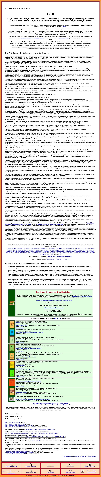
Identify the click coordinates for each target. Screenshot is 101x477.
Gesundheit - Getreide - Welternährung (26, 370)
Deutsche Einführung (30, 466)
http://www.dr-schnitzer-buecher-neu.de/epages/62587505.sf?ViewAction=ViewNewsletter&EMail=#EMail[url (35, 437)
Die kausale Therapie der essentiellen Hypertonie (29, 332)
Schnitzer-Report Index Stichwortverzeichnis (59, 256)
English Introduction (31, 472)
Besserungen (84, 252)
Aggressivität (51, 248)
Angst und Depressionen (21, 250)
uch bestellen (20, 335)
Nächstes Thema (70, 472)
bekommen (25, 252)
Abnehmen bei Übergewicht (21, 248)
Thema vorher (50, 472)
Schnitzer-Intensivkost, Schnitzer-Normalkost (28, 381)
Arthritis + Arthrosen (72, 250)
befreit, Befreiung (70, 251)
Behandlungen (91, 251)
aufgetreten (9, 251)
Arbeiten (63, 250)
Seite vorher (50, 466)
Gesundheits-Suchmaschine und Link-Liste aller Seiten (11, 472)
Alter (88, 248)
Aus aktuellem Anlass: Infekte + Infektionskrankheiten (28, 251)
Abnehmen (10, 248)
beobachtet (51, 252)
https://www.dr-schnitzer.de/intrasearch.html (18, 451)
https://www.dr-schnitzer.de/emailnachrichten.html (19, 425)
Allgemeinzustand (81, 248)
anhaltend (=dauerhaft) (35, 250)
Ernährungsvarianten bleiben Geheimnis (32, 38)
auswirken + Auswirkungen (51, 251)
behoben (8, 252)
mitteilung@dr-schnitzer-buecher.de (82, 296)
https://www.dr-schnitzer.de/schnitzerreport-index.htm (20, 426)
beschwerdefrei (63, 252)
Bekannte (18, 252)
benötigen (44, 252)
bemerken (38, 252)
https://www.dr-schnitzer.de (12, 422)
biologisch (51, 254)
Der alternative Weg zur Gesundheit (26, 357)
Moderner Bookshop (91, 470)
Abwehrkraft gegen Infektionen (38, 248)
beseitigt (70, 252)
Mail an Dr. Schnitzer (90, 466)
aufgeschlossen (89, 250)
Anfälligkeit (10, 250)
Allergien (61, 248)
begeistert (78, 251)
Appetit (58, 250)
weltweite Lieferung (91, 471)
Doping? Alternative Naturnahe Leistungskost (28, 348)
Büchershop (57, 318)
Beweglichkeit (44, 254)
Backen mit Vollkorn (21, 392)
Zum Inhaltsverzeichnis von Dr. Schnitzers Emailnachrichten (79, 456)
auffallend (81, 250)
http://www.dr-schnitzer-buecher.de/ (15, 424)
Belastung (32, 252)
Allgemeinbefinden (70, 248)
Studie (18, 322)
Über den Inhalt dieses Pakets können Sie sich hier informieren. (54, 300)
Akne (57, 248)
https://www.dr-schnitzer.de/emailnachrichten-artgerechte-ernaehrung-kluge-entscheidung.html (31, 433)
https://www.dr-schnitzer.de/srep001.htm (58, 259)
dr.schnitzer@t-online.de (36, 440)
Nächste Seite (70, 466)
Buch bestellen (20, 328)
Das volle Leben (20, 365)
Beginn (84, 251)
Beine (13, 252)
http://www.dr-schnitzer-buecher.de (15, 453)
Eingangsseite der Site (11, 466)
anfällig (92, 248)
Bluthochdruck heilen (22, 325)
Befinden (61, 251)
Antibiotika (53, 250)
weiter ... (65, 26)
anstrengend (45, 250)
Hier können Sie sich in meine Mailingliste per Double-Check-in (50, 403)
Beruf (56, 252)
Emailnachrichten (64, 38)
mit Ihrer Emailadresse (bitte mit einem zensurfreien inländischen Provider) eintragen (50, 405)
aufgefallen (77, 252)
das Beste (91, 252)
